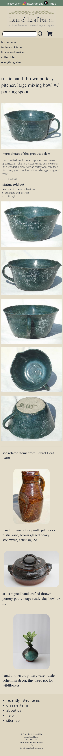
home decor (9, 42)
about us (13, 710)
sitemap (13, 720)
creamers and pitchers (17, 192)
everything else (11, 62)
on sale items (17, 705)
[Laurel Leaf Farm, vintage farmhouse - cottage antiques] (31, 18)
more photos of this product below (26, 154)
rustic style (10, 196)
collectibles (8, 57)
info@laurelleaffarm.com (31, 748)
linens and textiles (13, 52)
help (10, 715)
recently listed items (23, 700)
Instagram (32, 3)
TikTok (52, 3)
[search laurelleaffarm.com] (41, 34)
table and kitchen (12, 47)
